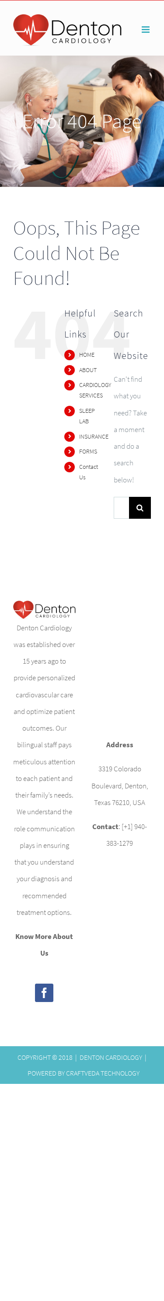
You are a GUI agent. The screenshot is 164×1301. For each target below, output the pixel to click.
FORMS (88, 451)
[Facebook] (44, 993)
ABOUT (88, 370)
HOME (86, 355)
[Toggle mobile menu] (146, 29)
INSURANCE (93, 436)
